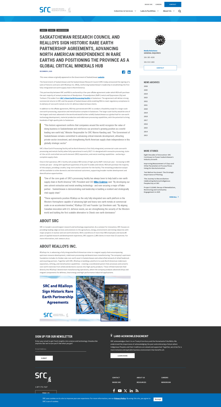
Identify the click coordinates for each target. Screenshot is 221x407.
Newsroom (166, 382)
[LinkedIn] (131, 390)
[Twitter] (125, 390)
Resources (141, 382)
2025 (146, 90)
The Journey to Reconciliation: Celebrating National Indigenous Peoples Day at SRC (157, 180)
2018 (146, 116)
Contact (172, 4)
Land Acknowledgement (131, 336)
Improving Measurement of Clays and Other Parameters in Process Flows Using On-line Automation (159, 165)
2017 (146, 120)
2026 (146, 86)
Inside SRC (149, 4)
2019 (146, 112)
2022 (146, 101)
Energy (43, 30)
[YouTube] (119, 390)
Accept (158, 399)
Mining (51, 30)
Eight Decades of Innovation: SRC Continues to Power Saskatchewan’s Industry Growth (158, 157)
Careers (158, 4)
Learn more (123, 356)
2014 (146, 131)
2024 (146, 94)
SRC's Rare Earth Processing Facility (75, 98)
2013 (146, 135)
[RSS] (137, 390)
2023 (146, 97)
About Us (167, 11)
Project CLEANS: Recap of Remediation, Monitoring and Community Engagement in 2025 (160, 189)
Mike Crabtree (101, 182)
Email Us (45, 393)
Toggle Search (179, 11)
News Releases (62, 30)
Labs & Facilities (148, 11)
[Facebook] (114, 390)
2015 (146, 128)
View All (173, 197)
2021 (146, 105)
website (101, 77)
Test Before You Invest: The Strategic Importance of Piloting (159, 173)
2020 (146, 109)
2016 (146, 124)
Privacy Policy (120, 398)
